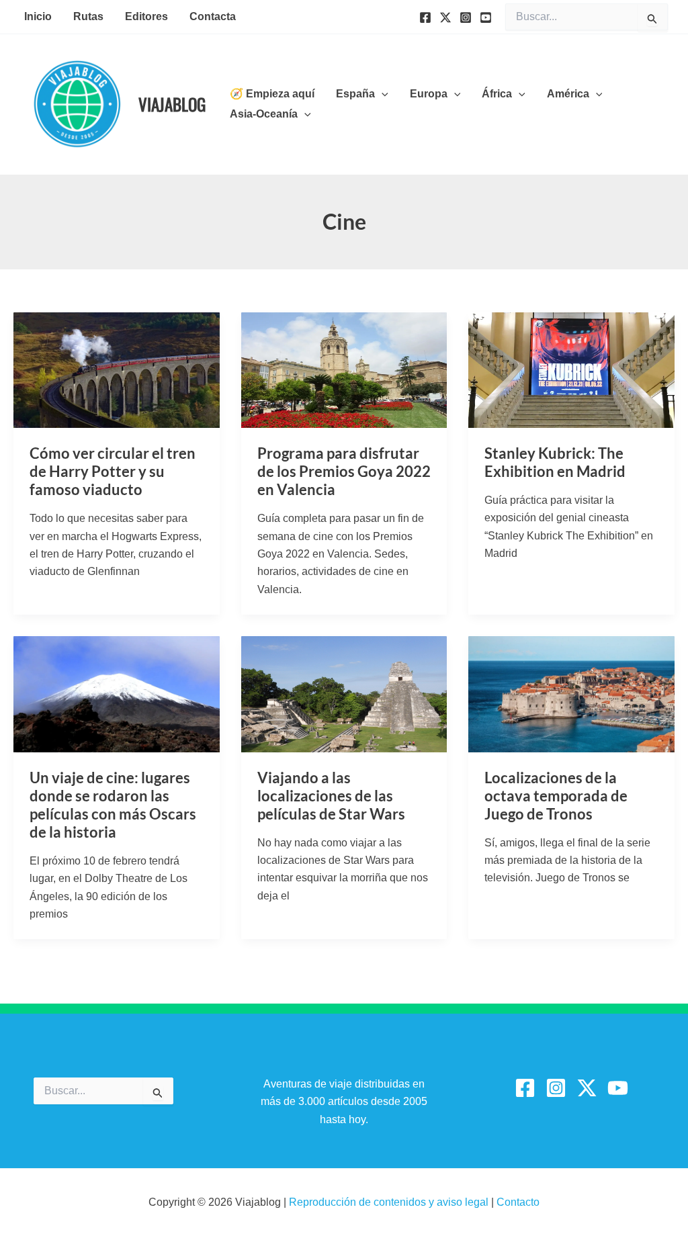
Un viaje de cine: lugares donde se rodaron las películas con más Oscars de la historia (113, 804)
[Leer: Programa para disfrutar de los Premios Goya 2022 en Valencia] (344, 369)
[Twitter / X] (586, 1087)
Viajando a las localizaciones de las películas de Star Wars (331, 795)
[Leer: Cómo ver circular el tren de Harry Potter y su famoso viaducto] (116, 369)
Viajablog (172, 103)
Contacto (518, 1202)
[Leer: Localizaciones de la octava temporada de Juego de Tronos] (571, 693)
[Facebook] (425, 17)
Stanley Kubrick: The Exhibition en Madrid (555, 462)
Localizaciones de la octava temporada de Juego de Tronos (556, 795)
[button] (381, 94)
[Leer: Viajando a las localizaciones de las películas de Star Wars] (344, 693)
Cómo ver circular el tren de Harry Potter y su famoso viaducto (113, 471)
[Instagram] (466, 17)
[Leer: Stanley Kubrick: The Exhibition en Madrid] (571, 369)
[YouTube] (486, 17)
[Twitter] (445, 17)
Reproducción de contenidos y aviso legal (390, 1202)
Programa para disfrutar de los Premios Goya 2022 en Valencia (344, 471)
